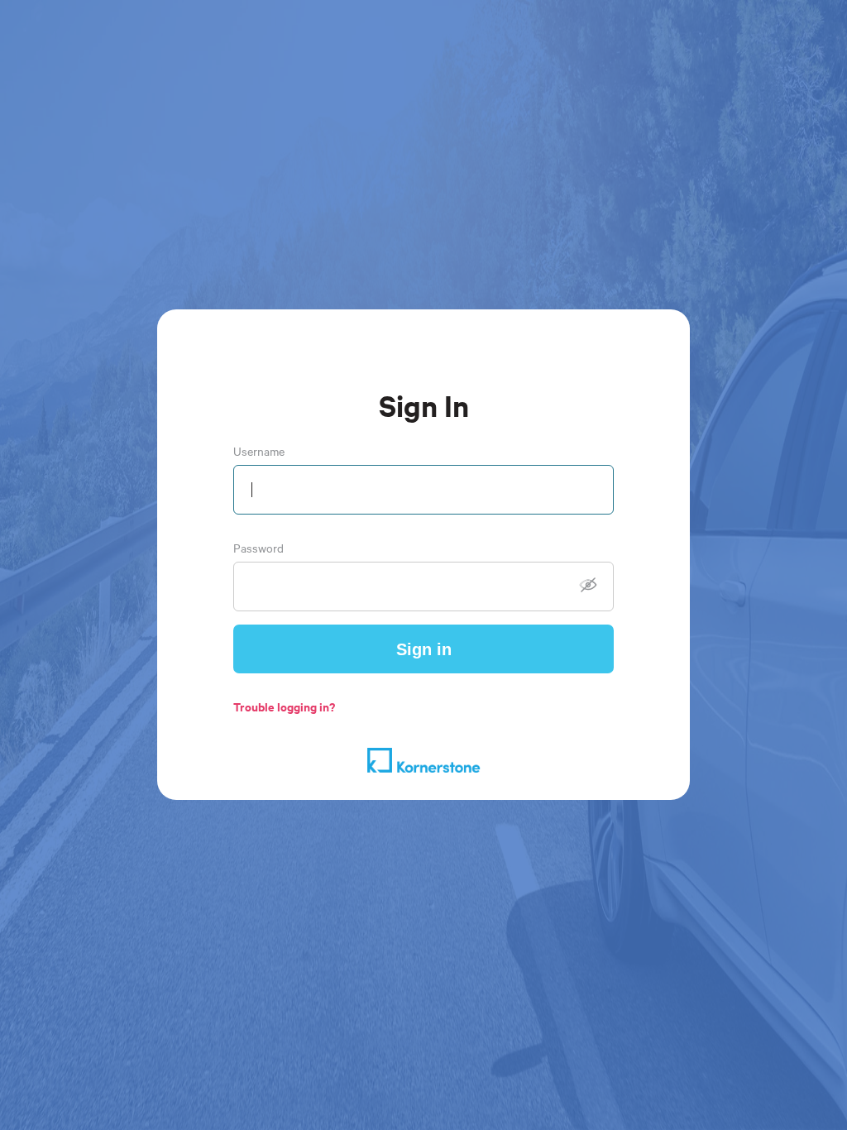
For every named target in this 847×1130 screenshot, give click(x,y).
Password (258, 547)
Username (259, 451)
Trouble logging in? (284, 706)
